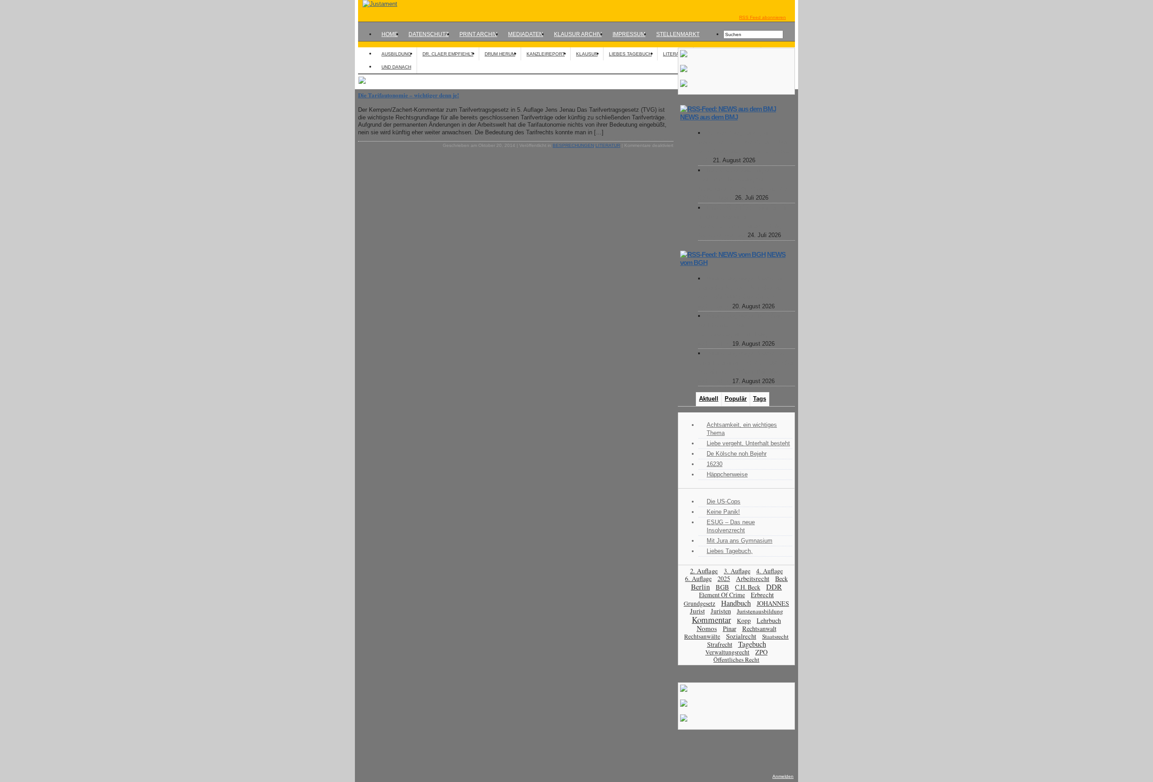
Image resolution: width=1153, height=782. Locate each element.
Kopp (744, 620)
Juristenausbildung (760, 611)
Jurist (697, 610)
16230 (714, 464)
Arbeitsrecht (752, 578)
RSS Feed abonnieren (762, 17)
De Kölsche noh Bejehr (737, 453)
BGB (722, 587)
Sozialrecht (741, 636)
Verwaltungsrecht (727, 652)
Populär (736, 398)
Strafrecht (719, 644)
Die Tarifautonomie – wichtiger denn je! (408, 95)
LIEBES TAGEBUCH (630, 53)
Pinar (729, 628)
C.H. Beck (747, 587)
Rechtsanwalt (759, 628)
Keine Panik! (723, 511)
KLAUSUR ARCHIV (578, 34)
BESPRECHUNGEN (573, 145)
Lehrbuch (769, 620)
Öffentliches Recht (736, 659)
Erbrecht (762, 594)
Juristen (721, 611)
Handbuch (736, 603)
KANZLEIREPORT (546, 53)
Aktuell (708, 398)
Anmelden (783, 776)
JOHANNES (773, 603)
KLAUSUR (587, 53)
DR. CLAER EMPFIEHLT (447, 53)
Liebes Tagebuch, (730, 551)
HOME (389, 34)
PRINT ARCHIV (478, 34)
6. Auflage (698, 578)
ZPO (761, 652)
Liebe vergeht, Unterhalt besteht (748, 443)
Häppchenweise (727, 474)
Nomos (707, 628)
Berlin (700, 586)
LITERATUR (675, 53)
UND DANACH (396, 66)
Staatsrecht (775, 636)
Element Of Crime (722, 594)
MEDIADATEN (525, 34)
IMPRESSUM (629, 34)
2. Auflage (704, 570)
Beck (781, 578)
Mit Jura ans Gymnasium (739, 540)
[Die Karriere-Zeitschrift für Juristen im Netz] (377, 3)
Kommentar (711, 619)
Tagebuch (752, 644)
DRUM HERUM (500, 53)
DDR (774, 587)
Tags (759, 398)
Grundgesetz (699, 603)
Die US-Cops (723, 501)
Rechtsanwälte (702, 636)
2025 (723, 578)
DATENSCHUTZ (429, 34)
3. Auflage (737, 571)
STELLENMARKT (677, 34)
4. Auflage (769, 571)
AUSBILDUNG (396, 53)
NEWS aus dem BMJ (709, 117)
